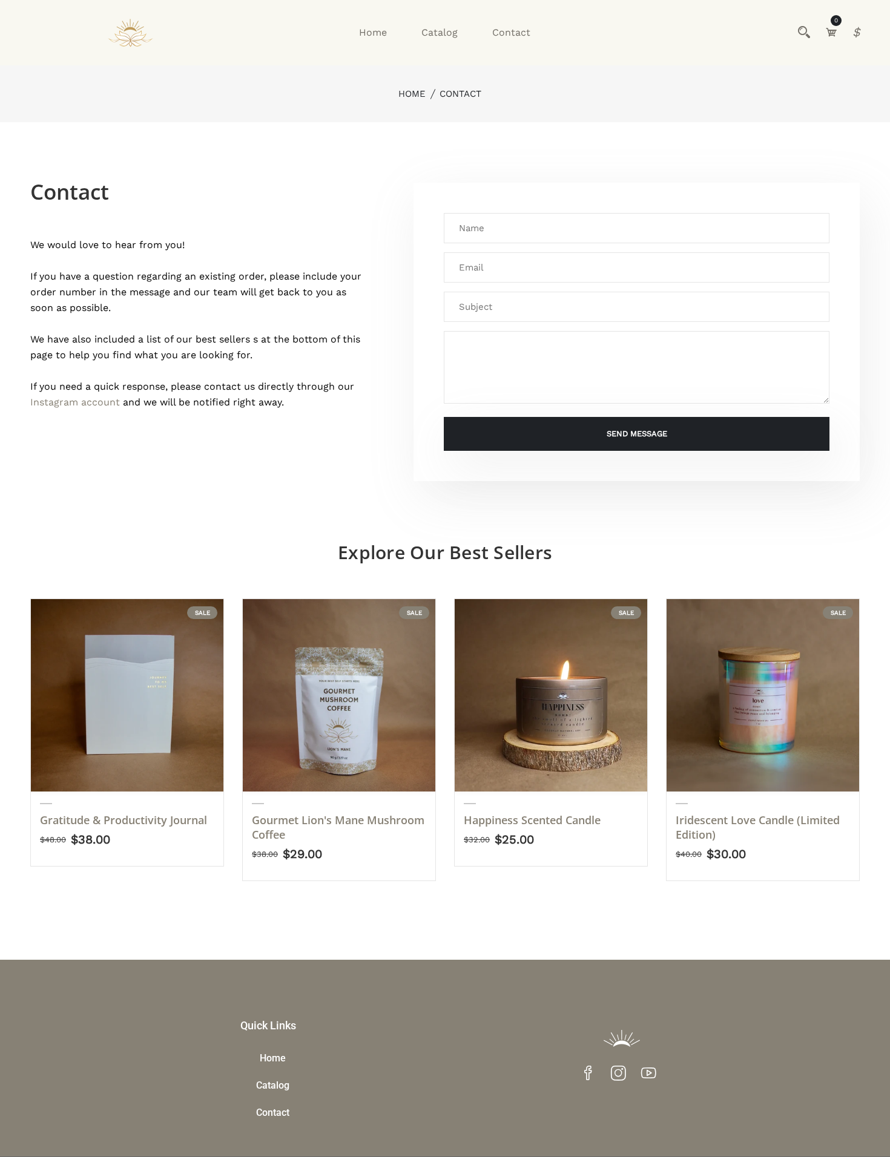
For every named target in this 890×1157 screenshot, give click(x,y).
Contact (511, 32)
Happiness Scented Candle (532, 820)
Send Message (637, 433)
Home (373, 32)
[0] (831, 32)
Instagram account (75, 402)
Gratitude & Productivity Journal (123, 820)
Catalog (439, 32)
